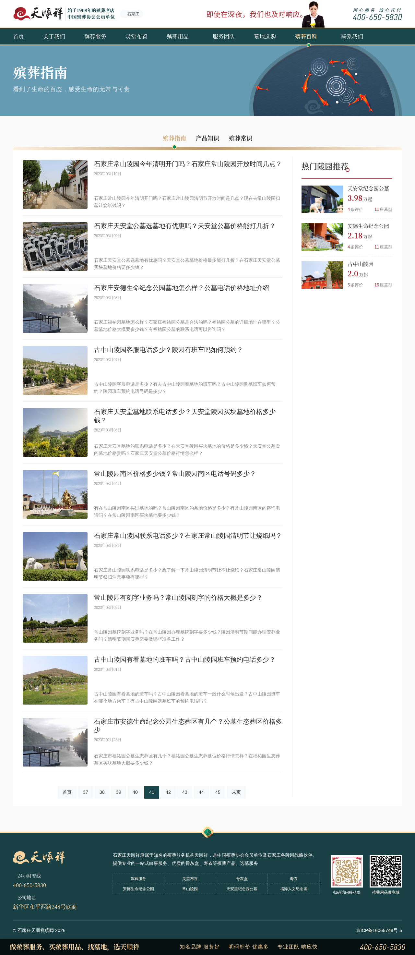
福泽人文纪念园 (293, 889)
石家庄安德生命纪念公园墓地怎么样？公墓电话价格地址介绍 (181, 287)
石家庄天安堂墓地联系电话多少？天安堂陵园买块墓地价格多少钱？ (185, 416)
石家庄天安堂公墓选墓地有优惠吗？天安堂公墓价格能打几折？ (185, 225)
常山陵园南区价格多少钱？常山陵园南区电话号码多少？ (175, 473)
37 (85, 792)
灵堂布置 (136, 36)
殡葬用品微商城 (385, 892)
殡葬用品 (178, 36)
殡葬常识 (240, 138)
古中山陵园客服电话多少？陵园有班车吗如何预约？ (168, 349)
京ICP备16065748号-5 (379, 930)
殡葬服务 (95, 36)
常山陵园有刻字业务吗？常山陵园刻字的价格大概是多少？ (178, 597)
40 (135, 792)
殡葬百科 (306, 36)
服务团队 (224, 36)
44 (201, 792)
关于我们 (54, 36)
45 (217, 792)
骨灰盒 (242, 878)
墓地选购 (265, 36)
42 (168, 792)
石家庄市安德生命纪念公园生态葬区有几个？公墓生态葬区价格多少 (188, 725)
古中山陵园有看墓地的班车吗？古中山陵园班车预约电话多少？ (185, 659)
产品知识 (207, 138)
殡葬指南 (174, 138)
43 (184, 792)
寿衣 (294, 878)
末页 (236, 792)
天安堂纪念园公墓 (368, 188)
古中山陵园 (361, 264)
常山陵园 (190, 889)
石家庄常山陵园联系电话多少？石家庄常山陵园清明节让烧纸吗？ (188, 535)
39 (118, 792)
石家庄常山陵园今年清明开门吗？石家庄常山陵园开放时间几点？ (188, 163)
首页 (18, 36)
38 (102, 792)
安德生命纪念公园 (368, 226)
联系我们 (352, 36)
